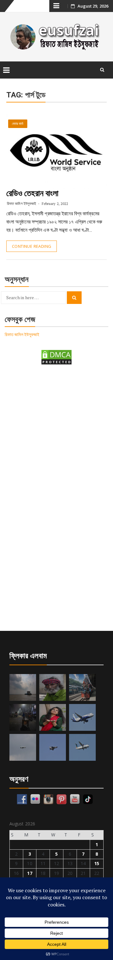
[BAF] (22, 747)
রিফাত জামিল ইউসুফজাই (21, 203)
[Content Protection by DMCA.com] (56, 357)
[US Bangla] (82, 747)
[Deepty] (52, 717)
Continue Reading (31, 246)
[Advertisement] (56, 433)
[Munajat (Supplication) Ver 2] (82, 687)
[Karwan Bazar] (22, 717)
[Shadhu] (52, 687)
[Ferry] (22, 687)
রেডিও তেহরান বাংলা (32, 193)
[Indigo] (82, 717)
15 (96, 863)
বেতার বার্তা (18, 124)
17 (29, 873)
